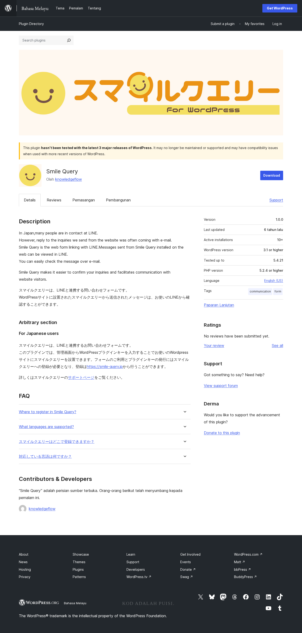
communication (260, 291)
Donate (188, 569)
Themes (79, 562)
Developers (135, 569)
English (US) (273, 281)
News (23, 562)
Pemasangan (83, 200)
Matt (239, 562)
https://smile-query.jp (105, 366)
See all (277, 345)
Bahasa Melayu (75, 603)
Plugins (78, 569)
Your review (214, 345)
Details (30, 200)
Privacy (24, 577)
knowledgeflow (68, 179)
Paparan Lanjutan (219, 305)
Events (185, 562)
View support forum (221, 385)
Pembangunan (118, 200)
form (278, 291)
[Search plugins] (69, 40)
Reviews (54, 200)
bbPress (242, 569)
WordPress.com (248, 554)
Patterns (79, 577)
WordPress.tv (138, 577)
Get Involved (190, 554)
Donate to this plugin (222, 432)
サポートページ (81, 377)
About (23, 554)
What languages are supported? (46, 427)
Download (271, 175)
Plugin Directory (31, 24)
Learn (130, 554)
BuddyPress (245, 577)
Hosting (25, 569)
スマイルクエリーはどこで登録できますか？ (56, 441)
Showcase (81, 554)
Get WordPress (280, 8)
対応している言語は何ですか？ (45, 456)
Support (276, 200)
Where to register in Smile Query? (47, 412)
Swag (186, 577)
